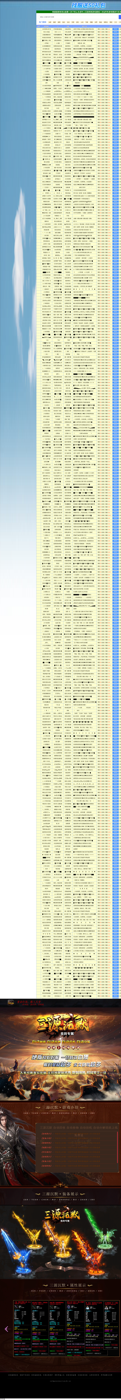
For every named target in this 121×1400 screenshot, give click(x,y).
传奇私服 (2, 1399)
